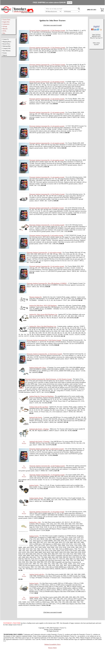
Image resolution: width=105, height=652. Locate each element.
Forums (5, 53)
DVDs (4, 31)
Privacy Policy (52, 648)
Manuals (5, 28)
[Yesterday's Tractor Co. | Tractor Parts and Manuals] (17, 13)
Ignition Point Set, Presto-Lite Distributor (41, 396)
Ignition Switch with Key (37, 574)
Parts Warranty (7, 50)
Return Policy (6, 44)
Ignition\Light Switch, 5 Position (39, 429)
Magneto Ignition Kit (35, 297)
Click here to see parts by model (52, 25)
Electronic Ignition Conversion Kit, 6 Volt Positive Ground (46, 208)
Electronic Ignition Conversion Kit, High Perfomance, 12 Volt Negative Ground (48, 379)
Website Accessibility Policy (52, 644)
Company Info (7, 48)
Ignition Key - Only (35, 522)
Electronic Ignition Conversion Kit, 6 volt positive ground (46, 235)
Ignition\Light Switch (35, 417)
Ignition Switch (33, 485)
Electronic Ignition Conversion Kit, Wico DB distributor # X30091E (47, 283)
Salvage (5, 26)
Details (69, 2)
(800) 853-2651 (91, 9)
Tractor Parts (6, 19)
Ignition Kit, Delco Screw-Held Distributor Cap (43, 314)
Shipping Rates (7, 41)
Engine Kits (6, 22)
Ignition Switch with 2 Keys (37, 367)
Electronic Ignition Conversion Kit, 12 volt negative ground (46, 81)
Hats (4, 33)
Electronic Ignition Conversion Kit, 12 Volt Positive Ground (46, 194)
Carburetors (6, 24)
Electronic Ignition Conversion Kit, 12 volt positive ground (46, 160)
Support (5, 55)
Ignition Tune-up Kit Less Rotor (38, 407)
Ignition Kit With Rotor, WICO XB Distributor (43, 305)
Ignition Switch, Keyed (36, 498)
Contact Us (6, 39)
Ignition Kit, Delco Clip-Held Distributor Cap (42, 326)
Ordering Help (6, 46)
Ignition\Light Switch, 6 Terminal (39, 441)
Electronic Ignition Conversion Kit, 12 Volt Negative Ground (47, 30)
